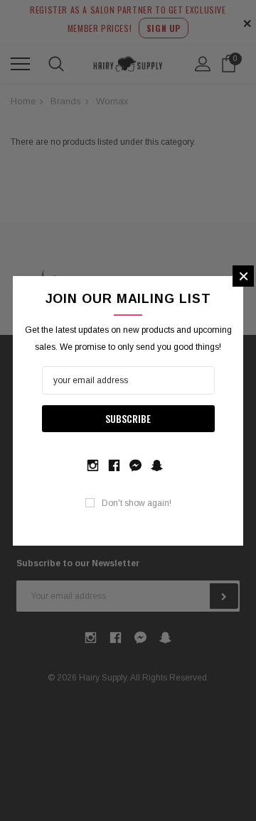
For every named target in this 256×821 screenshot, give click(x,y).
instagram (92, 464)
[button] (243, 276)
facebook (113, 464)
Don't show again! (136, 503)
